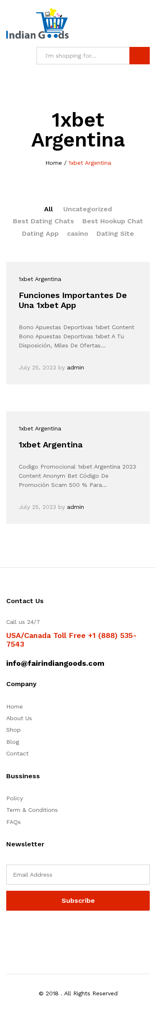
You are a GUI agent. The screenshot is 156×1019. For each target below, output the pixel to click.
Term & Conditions (32, 809)
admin (75, 367)
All (48, 209)
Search (139, 55)
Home (14, 706)
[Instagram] (60, 931)
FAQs (13, 822)
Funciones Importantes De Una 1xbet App (73, 300)
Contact (17, 753)
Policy (14, 798)
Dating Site (115, 233)
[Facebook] (8, 931)
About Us (19, 718)
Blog (12, 741)
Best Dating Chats (43, 221)
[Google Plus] (34, 931)
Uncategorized (87, 209)
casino (77, 233)
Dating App (40, 233)
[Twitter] (21, 931)
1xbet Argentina (40, 279)
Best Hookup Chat (112, 221)
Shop (13, 729)
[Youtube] (47, 931)
